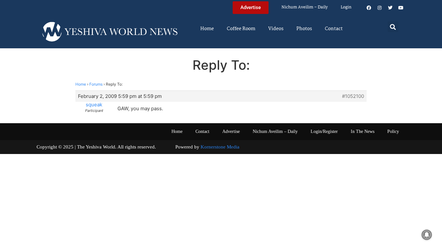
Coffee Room (241, 29)
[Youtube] (400, 7)
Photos (304, 29)
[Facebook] (368, 7)
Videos (275, 29)
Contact (334, 29)
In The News (362, 131)
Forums (96, 84)
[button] (393, 26)
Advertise (231, 131)
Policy (393, 131)
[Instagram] (379, 7)
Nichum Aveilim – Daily (305, 7)
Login (346, 7)
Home (207, 29)
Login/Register (324, 131)
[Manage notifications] (427, 235)
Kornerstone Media (220, 146)
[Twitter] (390, 7)
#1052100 (353, 96)
